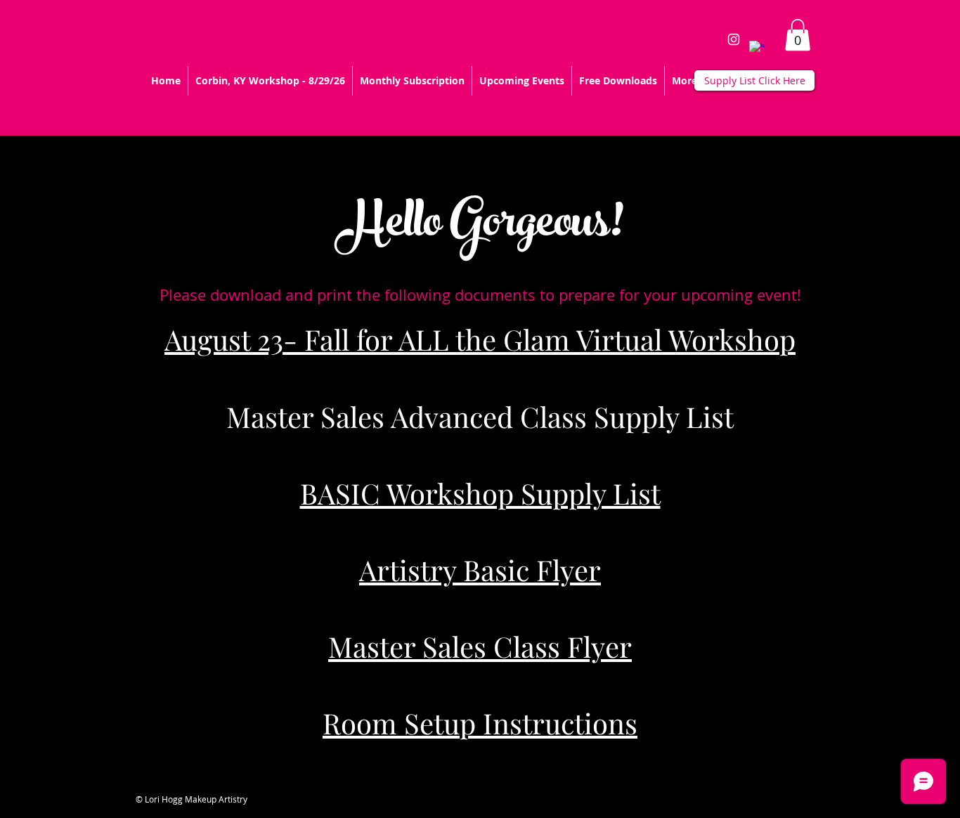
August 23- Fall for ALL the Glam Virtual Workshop (480, 339)
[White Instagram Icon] (733, 39)
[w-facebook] (757, 48)
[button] (797, 35)
